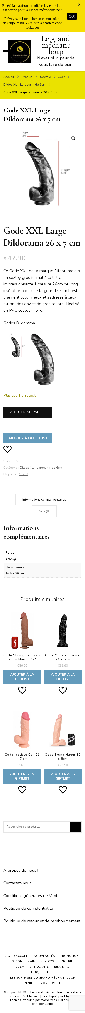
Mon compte (50, 983)
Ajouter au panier (27, 412)
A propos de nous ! (20, 870)
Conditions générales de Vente (31, 895)
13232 (23, 474)
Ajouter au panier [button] (22, 647)
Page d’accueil (16, 956)
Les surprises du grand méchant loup (42, 977)
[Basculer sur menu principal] (5, 51)
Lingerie (66, 961)
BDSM (20, 967)
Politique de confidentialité (28, 908)
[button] (73, 138)
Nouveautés (44, 956)
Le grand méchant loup (55, 45)
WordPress (49, 1000)
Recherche (75, 827)
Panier (29, 983)
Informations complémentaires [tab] (44, 499)
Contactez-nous (17, 883)
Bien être (62, 967)
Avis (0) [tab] (44, 511)
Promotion (69, 956)
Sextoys (47, 961)
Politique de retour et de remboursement (41, 921)
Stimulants (39, 967)
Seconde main (23, 961)
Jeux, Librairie (42, 972)
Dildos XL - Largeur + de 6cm (41, 467)
